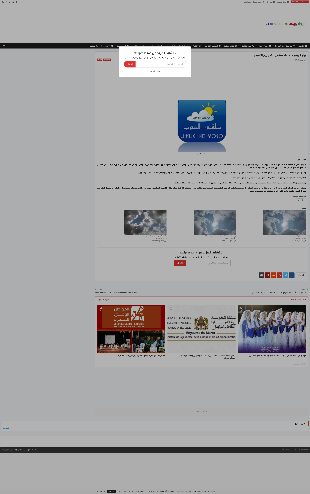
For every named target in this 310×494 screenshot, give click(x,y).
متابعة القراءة (155, 71)
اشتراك (130, 64)
